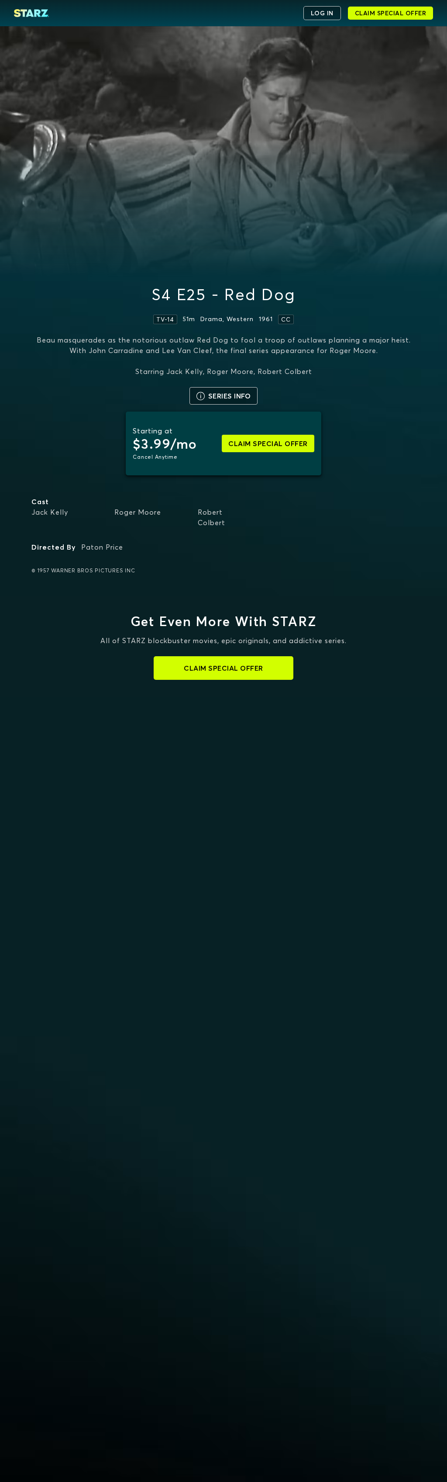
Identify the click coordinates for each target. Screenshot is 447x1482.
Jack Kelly (49, 512)
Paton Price (102, 547)
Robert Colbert (211, 517)
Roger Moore (137, 512)
